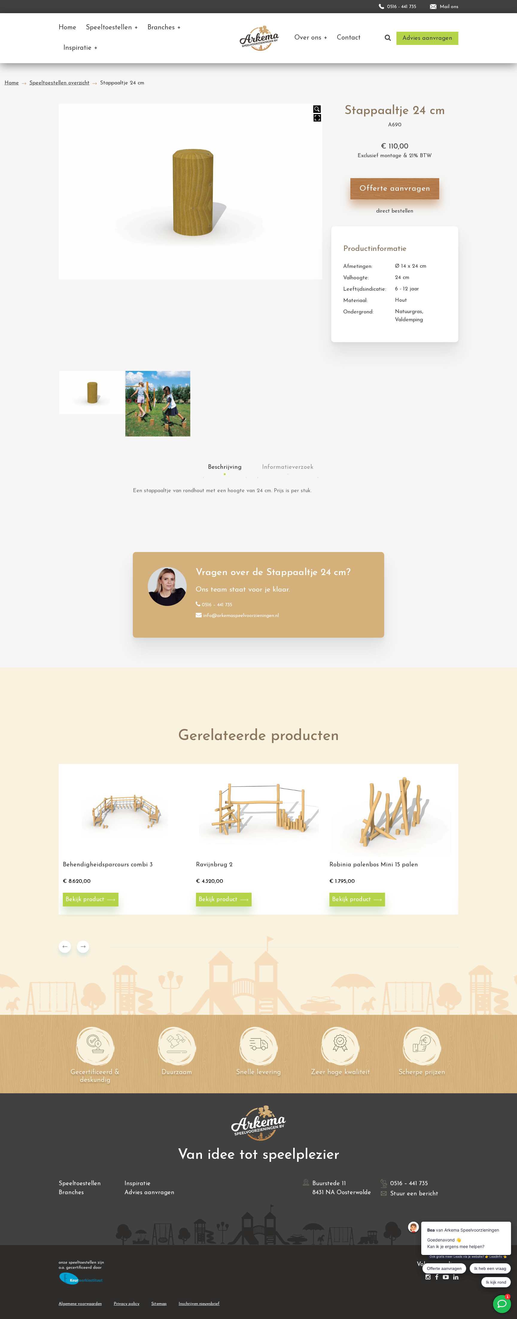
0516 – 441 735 (217, 605)
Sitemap (159, 1304)
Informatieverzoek (288, 467)
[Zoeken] (388, 38)
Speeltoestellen (80, 1184)
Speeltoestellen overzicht (59, 83)
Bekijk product (85, 900)
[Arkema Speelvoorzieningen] (260, 38)
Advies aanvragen (149, 1193)
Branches (71, 1193)
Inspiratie (137, 1184)
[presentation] (65, 947)
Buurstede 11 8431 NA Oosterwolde (341, 1188)
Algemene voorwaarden (80, 1304)
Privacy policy (126, 1304)
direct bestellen (394, 211)
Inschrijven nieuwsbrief (199, 1304)
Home (11, 83)
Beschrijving (225, 467)
